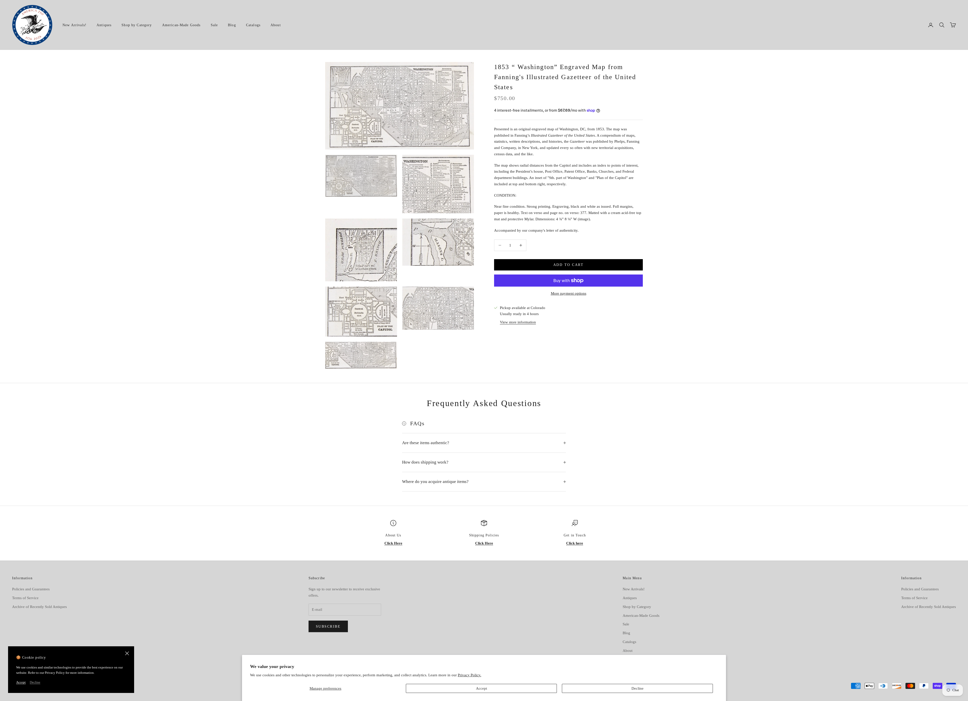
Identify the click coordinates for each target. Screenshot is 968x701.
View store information (518, 322)
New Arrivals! (74, 25)
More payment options (568, 293)
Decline (637, 688)
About (275, 25)
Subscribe (328, 626)
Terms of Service (25, 598)
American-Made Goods (181, 25)
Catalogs (253, 25)
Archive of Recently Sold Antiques (39, 607)
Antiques (104, 25)
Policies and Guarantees (31, 589)
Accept (481, 688)
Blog (232, 25)
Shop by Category (137, 25)
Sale (214, 25)
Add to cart (568, 265)
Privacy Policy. (469, 675)
